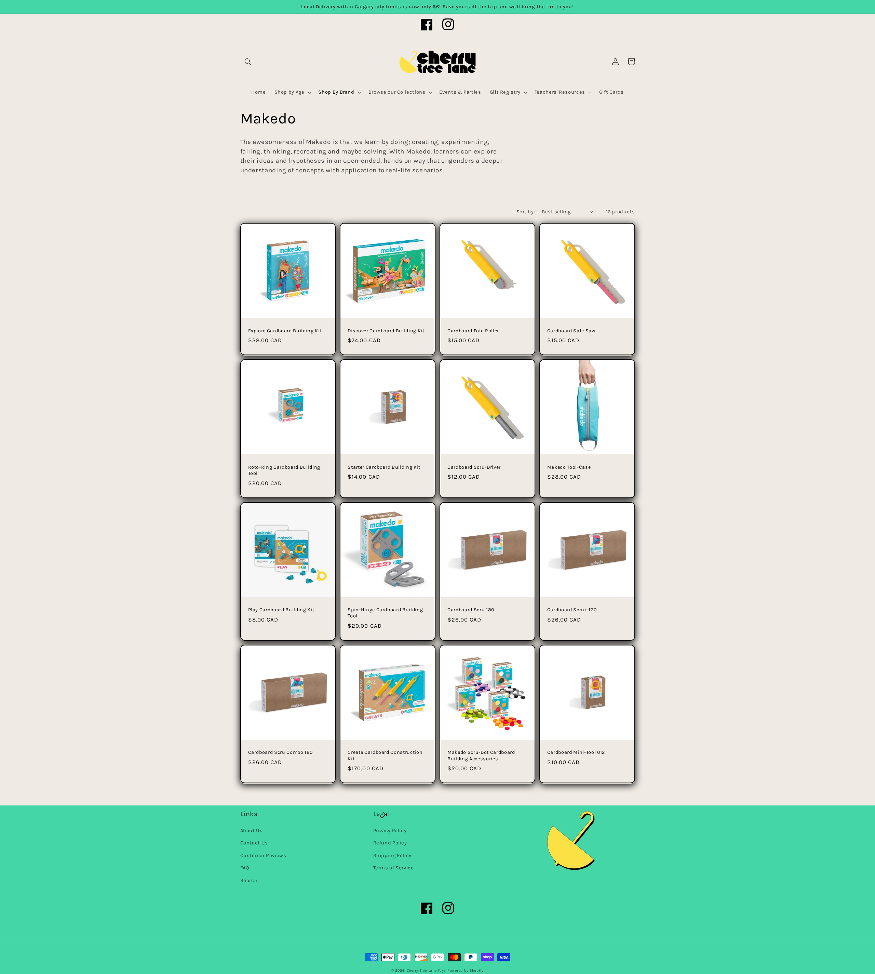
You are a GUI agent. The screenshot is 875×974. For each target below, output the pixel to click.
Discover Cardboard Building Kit (386, 331)
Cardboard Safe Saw (571, 331)
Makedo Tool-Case (569, 467)
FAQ (245, 868)
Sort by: (525, 212)
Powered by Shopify (465, 970)
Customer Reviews (263, 855)
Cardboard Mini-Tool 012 (576, 752)
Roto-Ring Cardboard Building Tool (284, 470)
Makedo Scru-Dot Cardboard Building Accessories (481, 755)
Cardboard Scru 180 (470, 610)
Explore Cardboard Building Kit (285, 331)
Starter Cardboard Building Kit (384, 467)
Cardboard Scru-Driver (474, 467)
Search (249, 880)
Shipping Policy (392, 855)
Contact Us (254, 843)
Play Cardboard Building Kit (281, 610)
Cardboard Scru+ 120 (572, 610)
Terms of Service (393, 868)
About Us (251, 830)
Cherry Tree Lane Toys (426, 970)
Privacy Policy (390, 830)
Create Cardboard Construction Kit (385, 755)
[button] (248, 61)
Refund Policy (390, 843)
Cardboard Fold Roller (473, 331)
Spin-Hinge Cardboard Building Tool (385, 613)
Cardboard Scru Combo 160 (280, 752)
